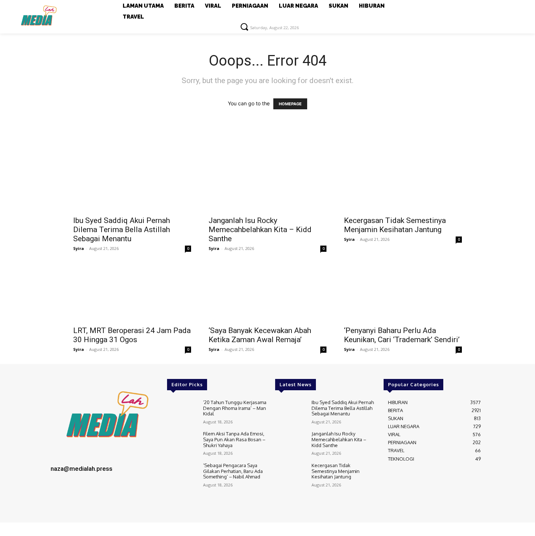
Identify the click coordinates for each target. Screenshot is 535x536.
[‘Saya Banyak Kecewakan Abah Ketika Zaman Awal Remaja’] (267, 292)
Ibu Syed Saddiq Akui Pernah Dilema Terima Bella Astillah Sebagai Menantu (121, 229)
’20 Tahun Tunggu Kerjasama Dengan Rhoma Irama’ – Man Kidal (234, 407)
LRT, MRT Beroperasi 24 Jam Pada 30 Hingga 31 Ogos (132, 335)
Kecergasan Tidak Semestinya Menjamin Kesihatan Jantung (395, 225)
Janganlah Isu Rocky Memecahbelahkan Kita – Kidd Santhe (260, 229)
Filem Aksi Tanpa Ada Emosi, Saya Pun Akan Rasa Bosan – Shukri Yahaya (234, 439)
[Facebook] (59, 500)
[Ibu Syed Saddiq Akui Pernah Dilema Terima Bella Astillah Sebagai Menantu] (132, 182)
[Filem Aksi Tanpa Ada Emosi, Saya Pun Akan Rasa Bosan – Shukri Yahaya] (182, 443)
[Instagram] (75, 500)
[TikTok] (91, 500)
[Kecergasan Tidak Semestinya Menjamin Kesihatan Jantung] (403, 182)
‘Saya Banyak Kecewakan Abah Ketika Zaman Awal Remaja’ (260, 335)
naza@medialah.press (81, 468)
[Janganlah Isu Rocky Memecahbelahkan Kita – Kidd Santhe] (267, 182)
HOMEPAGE (290, 103)
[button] (244, 26)
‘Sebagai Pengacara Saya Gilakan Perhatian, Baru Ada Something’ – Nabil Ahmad (233, 471)
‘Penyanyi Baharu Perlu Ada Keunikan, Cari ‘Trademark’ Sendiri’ (402, 335)
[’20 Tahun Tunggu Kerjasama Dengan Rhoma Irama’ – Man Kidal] (182, 412)
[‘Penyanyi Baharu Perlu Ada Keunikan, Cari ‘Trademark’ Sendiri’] (403, 292)
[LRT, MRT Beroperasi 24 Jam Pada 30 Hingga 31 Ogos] (132, 292)
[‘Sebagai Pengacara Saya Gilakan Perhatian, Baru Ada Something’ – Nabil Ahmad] (182, 475)
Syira (78, 248)
